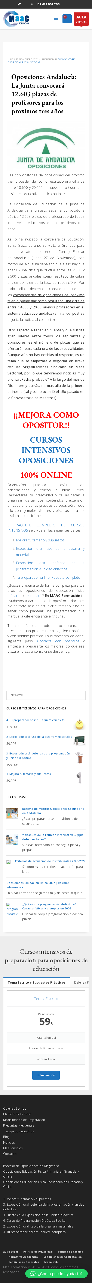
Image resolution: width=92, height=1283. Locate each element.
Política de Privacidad (38, 1251)
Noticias (35, 62)
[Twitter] (13, 4)
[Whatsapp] (19, 4)
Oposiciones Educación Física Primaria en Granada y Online (41, 1173)
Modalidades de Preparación (24, 1120)
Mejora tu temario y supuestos (40, 540)
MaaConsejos (13, 1148)
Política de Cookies (70, 1251)
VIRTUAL (81, 19)
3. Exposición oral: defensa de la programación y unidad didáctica (44, 1206)
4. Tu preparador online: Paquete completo (34, 1232)
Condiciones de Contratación (62, 1256)
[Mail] (32, 4)
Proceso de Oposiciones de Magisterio (31, 1166)
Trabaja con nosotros (18, 1131)
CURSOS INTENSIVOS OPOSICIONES (46, 450)
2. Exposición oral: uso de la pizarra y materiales (38, 1226)
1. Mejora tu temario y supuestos (27, 1199)
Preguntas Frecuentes (18, 1125)
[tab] (36, 982)
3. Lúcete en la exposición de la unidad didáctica (38, 1215)
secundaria (33, 595)
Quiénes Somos (14, 1108)
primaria (14, 595)
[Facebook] (6, 4)
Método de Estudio (17, 1114)
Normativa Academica (23, 1256)
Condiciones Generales (24, 1261)
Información (46, 1075)
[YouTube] (25, 4)
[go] (80, 695)
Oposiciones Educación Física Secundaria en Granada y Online (43, 1184)
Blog (6, 1137)
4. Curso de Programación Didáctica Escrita (34, 1220)
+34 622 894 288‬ (48, 4)
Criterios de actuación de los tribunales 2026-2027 (50, 861)
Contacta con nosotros (58, 641)
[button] (56, 1273)
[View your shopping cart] (67, 19)
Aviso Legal (10, 1251)
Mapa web (51, 1261)
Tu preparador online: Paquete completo (48, 577)
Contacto (9, 1154)
